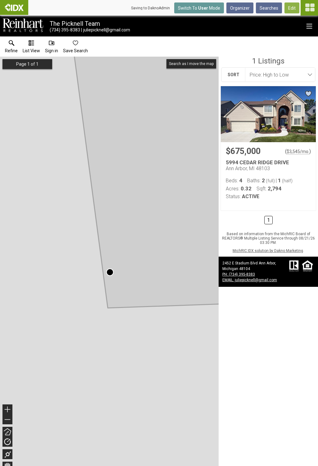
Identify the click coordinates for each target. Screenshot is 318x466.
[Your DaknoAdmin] (14, 7)
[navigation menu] (309, 8)
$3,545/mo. (298, 151)
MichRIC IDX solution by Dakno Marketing (268, 251)
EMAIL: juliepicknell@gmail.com (249, 280)
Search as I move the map (191, 64)
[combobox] (278, 75)
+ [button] (8, 410)
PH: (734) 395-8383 (238, 274)
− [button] (8, 420)
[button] (31, 48)
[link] (11, 48)
